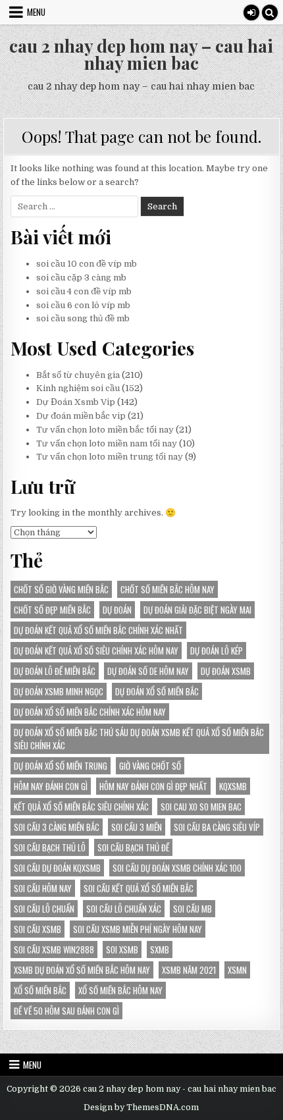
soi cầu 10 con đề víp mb (86, 264)
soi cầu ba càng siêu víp (217, 827)
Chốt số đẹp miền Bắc (52, 609)
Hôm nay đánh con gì (51, 786)
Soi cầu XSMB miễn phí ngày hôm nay (137, 929)
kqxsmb (233, 786)
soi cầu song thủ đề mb (83, 318)
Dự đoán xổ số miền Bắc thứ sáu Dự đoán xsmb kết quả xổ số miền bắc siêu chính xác (139, 739)
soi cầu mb (192, 908)
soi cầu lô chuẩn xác (123, 908)
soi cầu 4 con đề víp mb (84, 291)
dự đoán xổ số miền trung (60, 765)
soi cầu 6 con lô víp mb (83, 305)
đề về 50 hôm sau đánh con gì (66, 1010)
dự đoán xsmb (226, 671)
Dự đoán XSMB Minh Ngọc (58, 691)
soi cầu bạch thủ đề (133, 847)
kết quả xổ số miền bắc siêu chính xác (81, 806)
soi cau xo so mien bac (201, 806)
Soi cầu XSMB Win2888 (54, 949)
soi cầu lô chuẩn (44, 908)
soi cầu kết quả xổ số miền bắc (138, 888)
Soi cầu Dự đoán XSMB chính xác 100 (177, 867)
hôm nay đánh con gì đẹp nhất (153, 786)
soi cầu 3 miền (136, 827)
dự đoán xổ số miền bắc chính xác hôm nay (90, 711)
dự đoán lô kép (216, 650)
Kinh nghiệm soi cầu (78, 388)
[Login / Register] (251, 12)
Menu (36, 11)
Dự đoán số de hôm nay (148, 671)
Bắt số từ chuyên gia (78, 375)
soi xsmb (122, 949)
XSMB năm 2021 (189, 969)
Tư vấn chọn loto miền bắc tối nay (105, 430)
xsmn (237, 969)
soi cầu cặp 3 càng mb (81, 277)
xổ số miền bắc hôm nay (120, 990)
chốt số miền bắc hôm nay (167, 589)
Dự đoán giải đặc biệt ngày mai (197, 609)
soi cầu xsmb (37, 929)
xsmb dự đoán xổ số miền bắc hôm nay (82, 969)
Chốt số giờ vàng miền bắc (61, 589)
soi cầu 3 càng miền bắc (56, 827)
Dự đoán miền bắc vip (81, 416)
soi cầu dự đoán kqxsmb (57, 867)
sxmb (159, 949)
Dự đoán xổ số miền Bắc (157, 691)
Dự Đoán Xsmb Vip (75, 402)
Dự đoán (117, 609)
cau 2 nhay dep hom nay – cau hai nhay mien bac (141, 54)
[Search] (270, 12)
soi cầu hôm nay (43, 888)
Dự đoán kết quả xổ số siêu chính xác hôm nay (96, 650)
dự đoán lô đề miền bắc (54, 671)
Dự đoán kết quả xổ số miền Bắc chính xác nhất (98, 630)
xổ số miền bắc (40, 990)
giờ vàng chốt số (150, 765)
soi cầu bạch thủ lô (50, 847)
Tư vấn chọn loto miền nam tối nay (106, 443)
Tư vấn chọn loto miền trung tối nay (109, 457)
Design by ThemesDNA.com (141, 1107)
